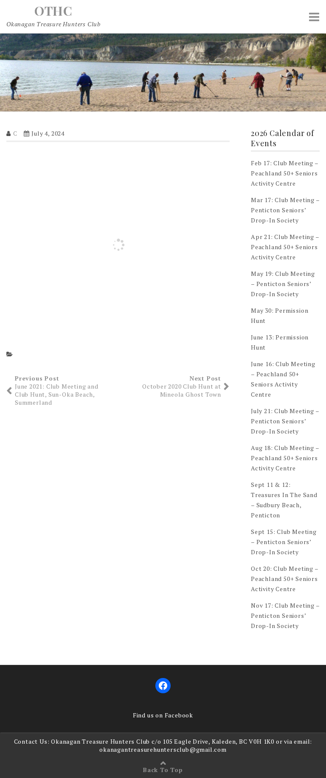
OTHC (53, 10)
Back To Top (163, 770)
